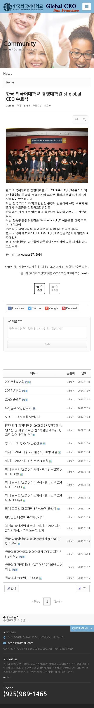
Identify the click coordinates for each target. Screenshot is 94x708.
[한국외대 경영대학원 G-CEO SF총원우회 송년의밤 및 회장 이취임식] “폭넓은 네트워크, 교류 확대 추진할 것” (33, 430)
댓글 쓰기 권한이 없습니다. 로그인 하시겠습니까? (36, 328)
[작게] (84, 119)
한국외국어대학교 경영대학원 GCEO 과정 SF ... (29, 625)
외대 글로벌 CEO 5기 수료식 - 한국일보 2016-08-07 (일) (33, 485)
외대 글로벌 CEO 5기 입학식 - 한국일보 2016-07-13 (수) (33, 498)
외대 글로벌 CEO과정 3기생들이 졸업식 (31, 508)
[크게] (76, 119)
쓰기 (84, 588)
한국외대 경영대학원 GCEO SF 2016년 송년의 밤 (33, 567)
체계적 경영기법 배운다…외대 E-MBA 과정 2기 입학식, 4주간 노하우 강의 (33, 528)
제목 (32, 373)
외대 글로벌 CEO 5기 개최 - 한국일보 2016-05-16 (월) (33, 472)
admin (10, 106)
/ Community (20, 49)
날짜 (84, 373)
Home (7, 49)
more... (7, 677)
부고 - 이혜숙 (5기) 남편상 (22, 443)
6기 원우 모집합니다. (19, 408)
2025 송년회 (13, 399)
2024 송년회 (13, 390)
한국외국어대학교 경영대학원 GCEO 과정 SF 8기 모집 (33, 554)
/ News (33, 49)
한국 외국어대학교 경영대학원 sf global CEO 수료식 (33, 541)
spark (71, 567)
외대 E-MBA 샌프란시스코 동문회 (27, 460)
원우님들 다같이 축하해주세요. (25, 517)
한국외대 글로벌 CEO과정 (22, 578)
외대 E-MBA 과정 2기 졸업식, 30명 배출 (31, 452)
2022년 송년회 (15, 381)
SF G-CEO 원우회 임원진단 (22, 417)
